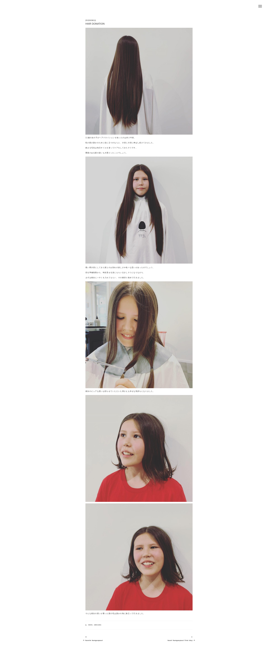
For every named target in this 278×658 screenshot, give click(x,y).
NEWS (90, 625)
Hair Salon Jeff (90, 7)
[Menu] (260, 6)
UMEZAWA (97, 625)
